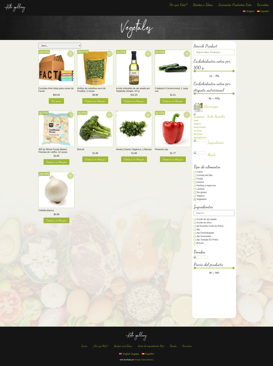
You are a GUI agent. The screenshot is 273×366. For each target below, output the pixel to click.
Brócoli (80, 149)
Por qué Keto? (178, 5)
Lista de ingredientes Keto (151, 346)
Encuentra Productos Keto (235, 5)
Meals (211, 154)
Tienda (173, 346)
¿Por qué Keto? (100, 346)
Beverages (211, 106)
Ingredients (215, 142)
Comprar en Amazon (95, 101)
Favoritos (263, 5)
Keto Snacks (216, 116)
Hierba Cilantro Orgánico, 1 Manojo (134, 149)
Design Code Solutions (144, 360)
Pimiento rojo (161, 149)
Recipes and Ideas (123, 346)
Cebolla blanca (46, 210)
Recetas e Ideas (203, 5)
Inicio (84, 346)
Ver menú (56, 101)
